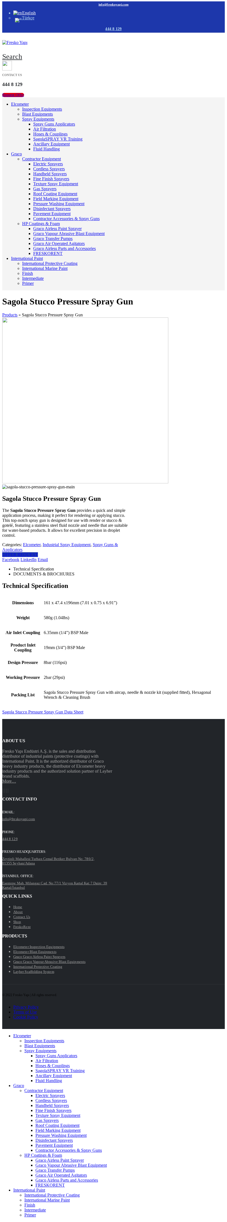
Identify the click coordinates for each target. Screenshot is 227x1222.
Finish (27, 273)
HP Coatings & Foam (41, 223)
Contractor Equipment (41, 159)
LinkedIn (28, 559)
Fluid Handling (46, 149)
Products (9, 314)
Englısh (29, 13)
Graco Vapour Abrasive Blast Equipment (69, 233)
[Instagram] (6, 790)
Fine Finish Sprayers (51, 178)
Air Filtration (44, 129)
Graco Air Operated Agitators (59, 243)
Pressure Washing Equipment (58, 203)
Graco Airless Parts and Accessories (64, 248)
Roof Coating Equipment (55, 193)
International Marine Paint (45, 268)
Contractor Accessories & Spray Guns (66, 218)
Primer (28, 283)
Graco (16, 154)
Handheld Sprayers (50, 173)
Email (43, 559)
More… (9, 781)
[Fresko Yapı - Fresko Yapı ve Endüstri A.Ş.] (14, 42)
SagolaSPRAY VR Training (57, 139)
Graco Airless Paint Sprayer (57, 228)
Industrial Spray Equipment (67, 544)
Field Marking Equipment (55, 198)
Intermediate (33, 278)
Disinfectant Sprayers (52, 208)
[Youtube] (4, 790)
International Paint (27, 258)
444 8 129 (113, 29)
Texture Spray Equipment (55, 183)
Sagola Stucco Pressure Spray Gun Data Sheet (42, 712)
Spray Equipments (38, 119)
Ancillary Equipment (51, 144)
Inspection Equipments (42, 109)
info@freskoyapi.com (113, 4)
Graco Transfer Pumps (53, 238)
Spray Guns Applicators (54, 124)
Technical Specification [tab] (33, 569)
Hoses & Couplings (50, 134)
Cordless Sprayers (49, 168)
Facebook (10, 559)
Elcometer (20, 104)
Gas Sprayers (44, 188)
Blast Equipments (37, 114)
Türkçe (28, 17)
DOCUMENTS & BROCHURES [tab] (43, 574)
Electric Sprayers (48, 163)
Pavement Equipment (52, 213)
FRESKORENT (48, 253)
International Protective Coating (50, 263)
